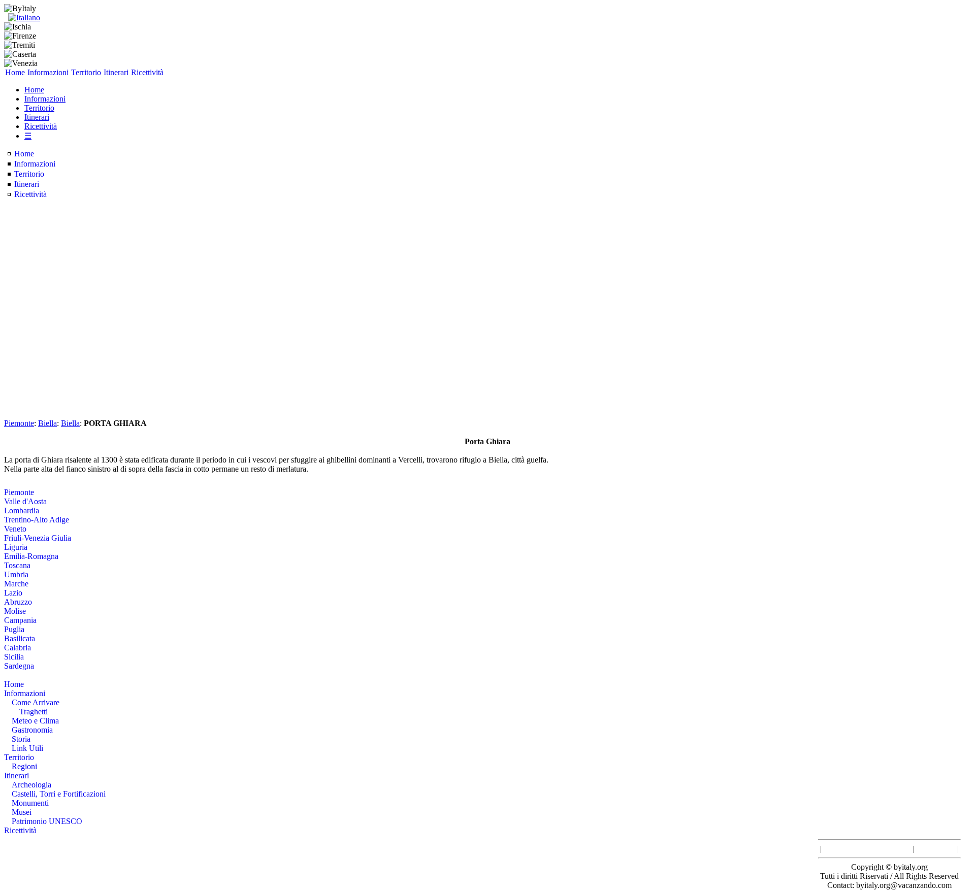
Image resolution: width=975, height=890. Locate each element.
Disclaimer (936, 848)
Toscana (17, 565)
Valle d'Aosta (25, 501)
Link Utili (27, 748)
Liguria (15, 547)
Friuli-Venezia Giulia (37, 538)
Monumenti (30, 803)
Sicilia (14, 656)
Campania (20, 620)
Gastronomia (32, 730)
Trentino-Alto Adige (36, 519)
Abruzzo (18, 602)
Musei (21, 812)
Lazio (13, 592)
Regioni (24, 766)
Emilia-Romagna (31, 556)
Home (15, 72)
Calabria (17, 647)
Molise (15, 611)
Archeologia (31, 784)
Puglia (14, 629)
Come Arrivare (35, 702)
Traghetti (33, 711)
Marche (16, 583)
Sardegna (19, 666)
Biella (47, 423)
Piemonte (19, 423)
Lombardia (21, 510)
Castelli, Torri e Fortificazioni (59, 793)
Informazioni (48, 72)
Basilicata (19, 638)
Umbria (16, 574)
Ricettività (147, 72)
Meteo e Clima (35, 720)
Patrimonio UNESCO (47, 821)
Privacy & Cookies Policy (867, 848)
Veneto (15, 528)
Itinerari (116, 72)
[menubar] (84, 72)
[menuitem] (15, 72)
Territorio (86, 72)
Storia (21, 739)
